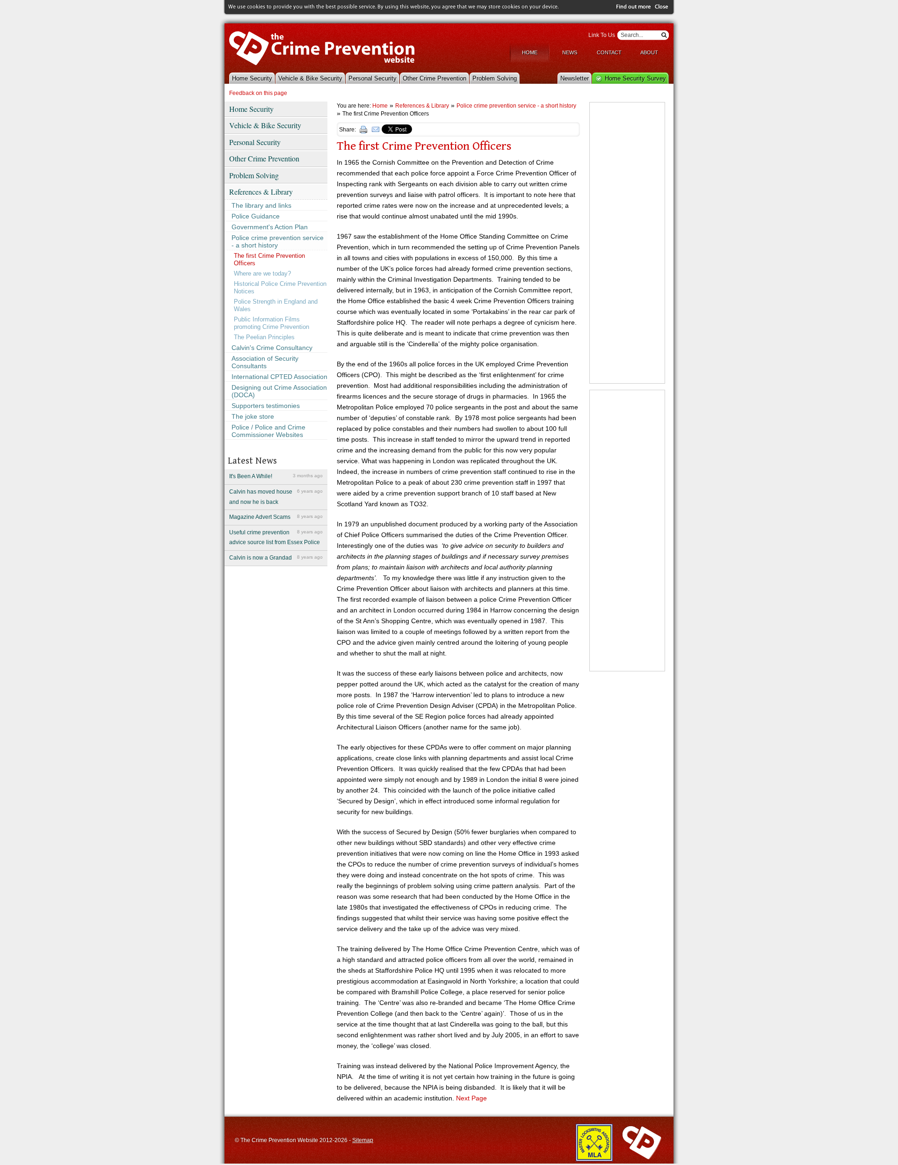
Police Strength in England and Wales (276, 305)
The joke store (253, 416)
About (649, 52)
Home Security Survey (635, 78)
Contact (609, 52)
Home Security (252, 78)
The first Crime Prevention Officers (269, 259)
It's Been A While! (276, 476)
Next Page (471, 1098)
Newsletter (574, 78)
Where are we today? (262, 273)
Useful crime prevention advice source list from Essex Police (276, 537)
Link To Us (601, 35)
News (569, 52)
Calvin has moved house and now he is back (276, 496)
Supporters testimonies (266, 405)
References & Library (261, 192)
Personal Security (372, 78)
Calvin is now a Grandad (276, 557)
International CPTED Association (279, 376)
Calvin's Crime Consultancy (272, 347)
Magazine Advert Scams (276, 517)
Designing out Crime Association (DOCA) (279, 391)
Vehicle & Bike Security (310, 78)
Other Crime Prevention (434, 78)
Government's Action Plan (270, 227)
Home (529, 52)
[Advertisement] (627, 242)
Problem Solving (494, 78)
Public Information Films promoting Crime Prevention (271, 323)
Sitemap (362, 1140)
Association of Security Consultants (265, 362)
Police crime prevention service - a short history (278, 241)
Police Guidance (256, 216)
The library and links (261, 205)
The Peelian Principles (264, 337)
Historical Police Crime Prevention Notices (280, 287)
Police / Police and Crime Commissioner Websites (268, 430)
